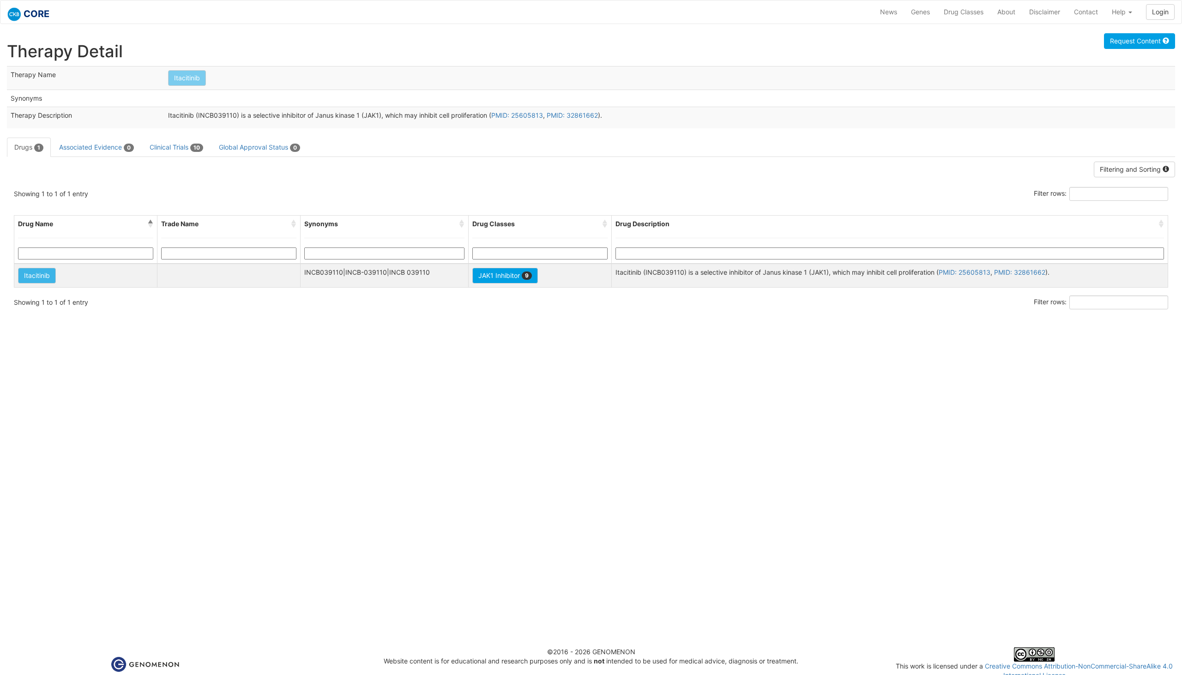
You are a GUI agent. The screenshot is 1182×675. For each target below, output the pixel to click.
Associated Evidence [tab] (95, 147)
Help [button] (1120, 12)
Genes (920, 12)
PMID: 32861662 (572, 115)
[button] (150, 224)
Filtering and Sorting (1131, 169)
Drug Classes (963, 12)
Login (1160, 12)
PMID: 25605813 (517, 115)
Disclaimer (1044, 12)
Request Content (1136, 41)
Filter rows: (1050, 193)
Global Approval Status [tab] (258, 147)
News (888, 12)
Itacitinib (187, 78)
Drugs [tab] (27, 147)
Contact (1086, 12)
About (1006, 12)
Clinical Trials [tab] (175, 147)
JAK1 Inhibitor (503, 275)
